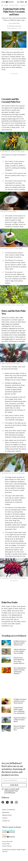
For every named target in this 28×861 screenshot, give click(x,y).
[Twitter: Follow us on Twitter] (7, 802)
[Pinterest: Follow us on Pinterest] (12, 802)
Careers (4, 818)
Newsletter (5, 812)
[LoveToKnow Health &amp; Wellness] (8, 831)
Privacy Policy (6, 843)
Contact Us (6, 821)
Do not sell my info (7, 841)
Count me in (14, 785)
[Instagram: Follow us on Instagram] (16, 802)
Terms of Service (7, 846)
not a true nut (7, 129)
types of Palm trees (9, 119)
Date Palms (6, 324)
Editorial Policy (7, 815)
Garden (6, 5)
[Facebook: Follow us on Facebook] (3, 802)
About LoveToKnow (8, 809)
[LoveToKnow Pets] (8, 836)
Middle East (8, 339)
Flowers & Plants (14, 5)
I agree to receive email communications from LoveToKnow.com (11, 790)
